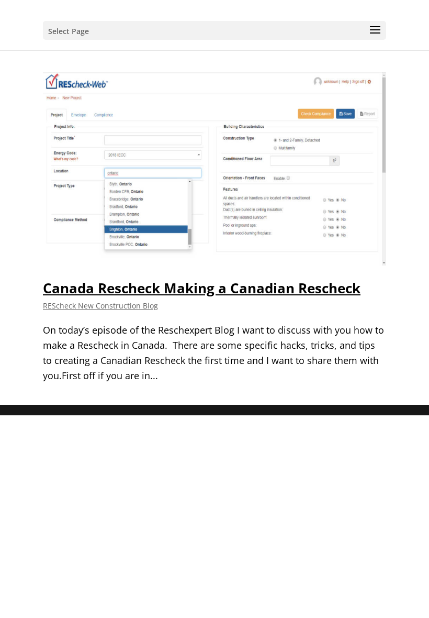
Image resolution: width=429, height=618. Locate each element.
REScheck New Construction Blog (100, 306)
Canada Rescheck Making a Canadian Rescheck (201, 288)
